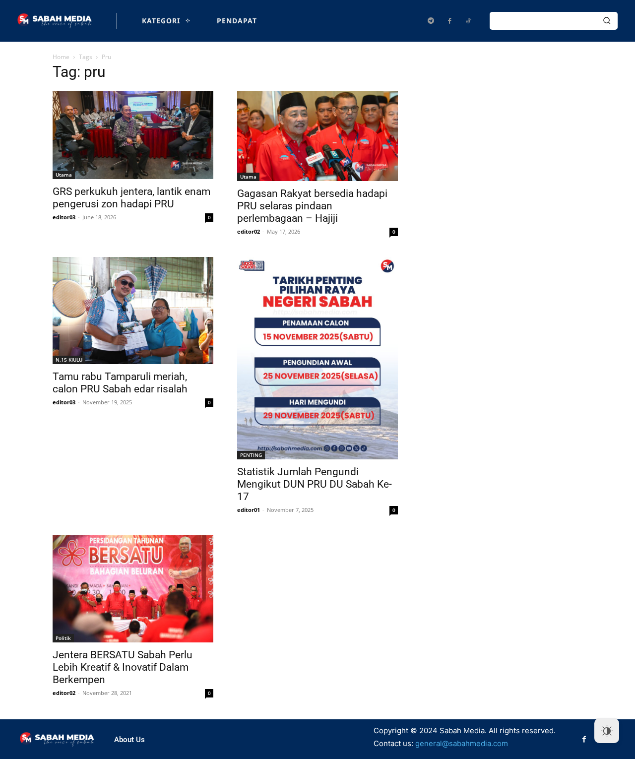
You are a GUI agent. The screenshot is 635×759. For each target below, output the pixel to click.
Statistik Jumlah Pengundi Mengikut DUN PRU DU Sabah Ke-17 (314, 484)
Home (61, 57)
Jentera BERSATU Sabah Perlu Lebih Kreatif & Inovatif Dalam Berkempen (122, 667)
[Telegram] (430, 20)
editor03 (64, 217)
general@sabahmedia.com (461, 743)
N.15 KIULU (69, 359)
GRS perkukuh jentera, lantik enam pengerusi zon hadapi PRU (131, 198)
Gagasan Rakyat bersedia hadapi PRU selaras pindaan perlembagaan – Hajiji (312, 206)
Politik (63, 637)
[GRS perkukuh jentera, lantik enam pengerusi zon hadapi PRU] (133, 135)
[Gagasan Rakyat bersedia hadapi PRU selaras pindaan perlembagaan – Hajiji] (317, 136)
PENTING (251, 454)
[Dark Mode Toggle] (606, 730)
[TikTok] (468, 20)
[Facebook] (449, 20)
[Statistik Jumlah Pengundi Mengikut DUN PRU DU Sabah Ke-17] (317, 358)
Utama (64, 174)
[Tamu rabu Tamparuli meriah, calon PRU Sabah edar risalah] (133, 310)
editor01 (248, 509)
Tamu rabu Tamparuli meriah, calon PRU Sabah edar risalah (120, 383)
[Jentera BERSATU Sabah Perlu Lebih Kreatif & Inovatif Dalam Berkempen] (133, 588)
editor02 (248, 231)
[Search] (607, 21)
